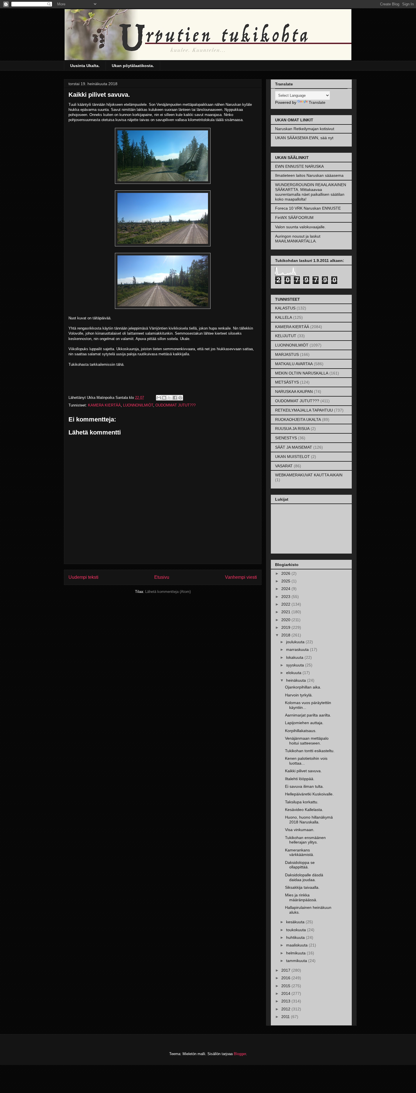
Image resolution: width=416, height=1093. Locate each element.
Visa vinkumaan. (299, 829)
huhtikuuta (296, 937)
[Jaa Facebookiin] (175, 398)
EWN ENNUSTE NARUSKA (299, 166)
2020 (286, 619)
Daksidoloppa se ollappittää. (300, 865)
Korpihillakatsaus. (300, 730)
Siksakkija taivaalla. (302, 887)
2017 (286, 970)
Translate (317, 102)
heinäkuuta (296, 680)
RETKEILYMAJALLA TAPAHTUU (304, 410)
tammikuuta (297, 960)
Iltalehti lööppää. (299, 778)
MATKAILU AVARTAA (294, 364)
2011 (286, 1016)
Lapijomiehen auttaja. (304, 722)
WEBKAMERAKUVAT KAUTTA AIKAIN (308, 475)
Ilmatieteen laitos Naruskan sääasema (309, 175)
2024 (286, 588)
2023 (286, 596)
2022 (286, 604)
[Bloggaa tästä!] (164, 398)
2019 (286, 627)
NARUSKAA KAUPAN (294, 391)
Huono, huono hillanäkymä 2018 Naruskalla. (309, 819)
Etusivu (161, 577)
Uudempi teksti (83, 577)
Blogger (240, 1054)
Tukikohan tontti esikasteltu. (309, 750)
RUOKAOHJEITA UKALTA (298, 419)
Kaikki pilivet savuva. (303, 771)
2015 (286, 986)
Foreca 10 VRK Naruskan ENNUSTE (308, 208)
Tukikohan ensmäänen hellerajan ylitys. (305, 840)
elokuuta (294, 672)
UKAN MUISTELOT (292, 456)
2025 (286, 581)
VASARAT (284, 466)
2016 (286, 978)
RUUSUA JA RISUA (292, 428)
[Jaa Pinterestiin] (180, 398)
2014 (286, 993)
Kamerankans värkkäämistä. (299, 852)
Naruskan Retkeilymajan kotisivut (304, 128)
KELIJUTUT (285, 336)
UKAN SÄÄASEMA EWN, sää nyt (304, 137)
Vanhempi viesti (241, 577)
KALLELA (283, 317)
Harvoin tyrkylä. (299, 695)
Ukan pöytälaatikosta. (133, 65)
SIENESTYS (286, 438)
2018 (286, 635)
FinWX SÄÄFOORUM (294, 217)
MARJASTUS (287, 354)
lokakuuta (295, 657)
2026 (286, 573)
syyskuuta (295, 665)
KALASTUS (285, 308)
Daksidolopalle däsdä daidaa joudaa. (304, 877)
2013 (286, 1001)
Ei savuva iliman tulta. (304, 786)
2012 (286, 1009)
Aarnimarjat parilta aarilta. (308, 715)
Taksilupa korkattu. (301, 802)
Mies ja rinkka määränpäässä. (301, 897)
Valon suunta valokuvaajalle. (300, 227)
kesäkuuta (296, 922)
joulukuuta (296, 642)
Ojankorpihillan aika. (303, 687)
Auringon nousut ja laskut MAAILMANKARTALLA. (297, 238)
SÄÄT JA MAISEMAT (293, 447)
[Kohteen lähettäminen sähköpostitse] (159, 398)
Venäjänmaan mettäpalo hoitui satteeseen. (307, 740)
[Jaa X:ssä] (169, 398)
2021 (286, 612)
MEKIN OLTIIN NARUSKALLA (301, 373)
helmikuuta (296, 953)
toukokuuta (296, 930)
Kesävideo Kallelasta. (304, 809)
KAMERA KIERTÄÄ (104, 405)
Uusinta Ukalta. (85, 65)
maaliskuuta (297, 945)
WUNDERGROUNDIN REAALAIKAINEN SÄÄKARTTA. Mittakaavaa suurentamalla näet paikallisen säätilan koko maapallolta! (310, 191)
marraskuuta (298, 649)
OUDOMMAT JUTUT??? (175, 405)
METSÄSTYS (287, 382)
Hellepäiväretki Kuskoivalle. (309, 794)
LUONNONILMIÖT (138, 405)
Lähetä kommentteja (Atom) (168, 591)
